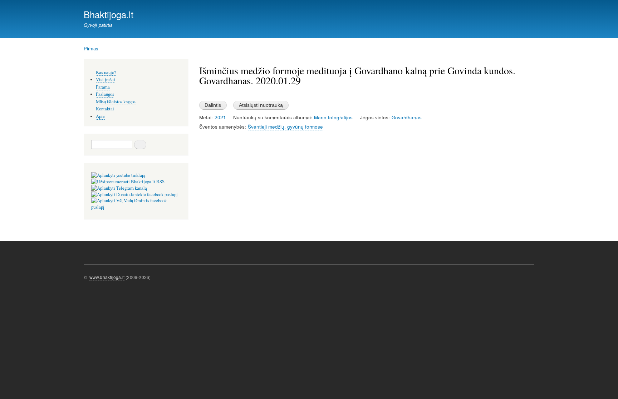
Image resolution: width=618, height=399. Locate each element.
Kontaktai (105, 109)
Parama (103, 87)
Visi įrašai (105, 79)
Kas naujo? (106, 72)
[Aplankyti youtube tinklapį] (118, 175)
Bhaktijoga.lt (108, 14)
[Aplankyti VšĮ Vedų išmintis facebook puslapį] (136, 207)
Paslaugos (105, 94)
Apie (100, 116)
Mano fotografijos (333, 117)
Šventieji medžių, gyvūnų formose (285, 126)
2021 (220, 117)
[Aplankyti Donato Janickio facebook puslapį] (134, 194)
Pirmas (91, 48)
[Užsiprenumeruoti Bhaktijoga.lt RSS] (128, 182)
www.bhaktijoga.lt (106, 277)
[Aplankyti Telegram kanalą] (119, 188)
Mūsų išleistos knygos (116, 102)
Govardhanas (407, 117)
